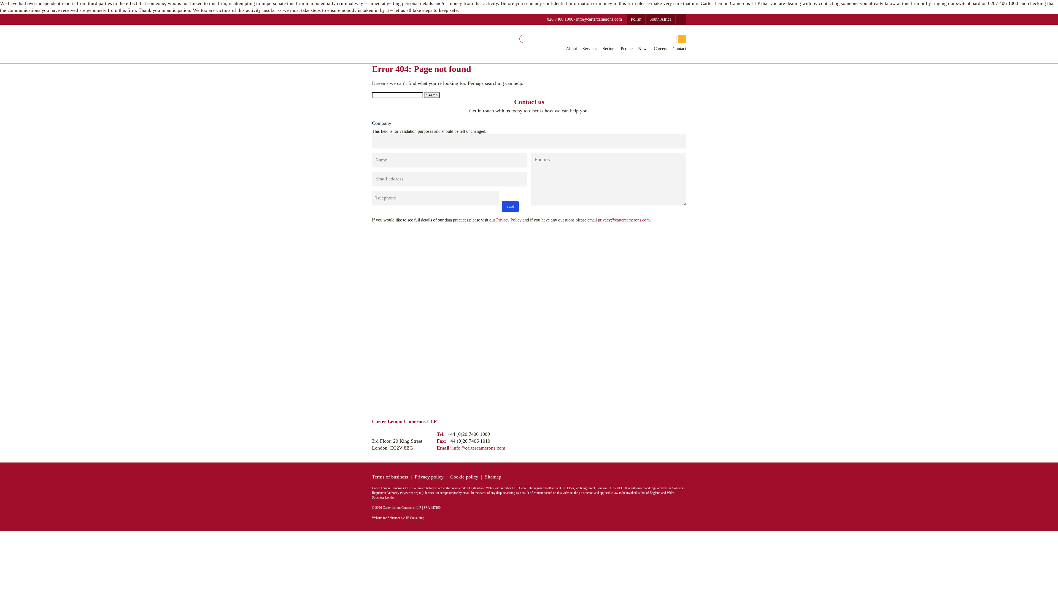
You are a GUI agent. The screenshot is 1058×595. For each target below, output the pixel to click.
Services (589, 48)
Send (510, 206)
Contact (679, 48)
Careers (660, 48)
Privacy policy (429, 477)
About (571, 48)
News (643, 48)
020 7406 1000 (560, 19)
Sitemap (493, 477)
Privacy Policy (509, 220)
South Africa (660, 19)
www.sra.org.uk (411, 493)
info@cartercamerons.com (599, 19)
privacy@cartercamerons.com (624, 220)
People (627, 48)
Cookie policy (464, 477)
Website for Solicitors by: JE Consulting (398, 518)
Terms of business (390, 477)
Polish (636, 19)
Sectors (609, 48)
